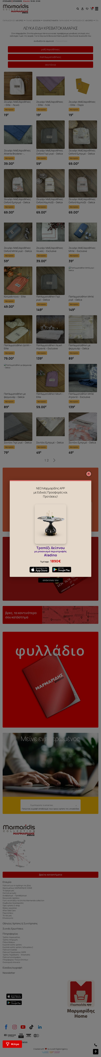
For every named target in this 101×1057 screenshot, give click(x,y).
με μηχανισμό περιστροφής (50, 552)
